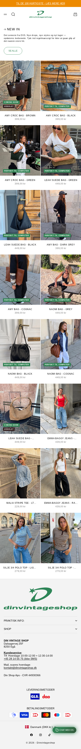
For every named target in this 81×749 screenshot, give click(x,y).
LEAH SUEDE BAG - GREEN (60, 180)
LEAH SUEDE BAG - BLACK (20, 244)
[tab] (12, 29)
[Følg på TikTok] (49, 734)
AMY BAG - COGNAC (20, 309)
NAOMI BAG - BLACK (20, 374)
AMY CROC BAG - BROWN (20, 115)
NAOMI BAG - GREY (60, 309)
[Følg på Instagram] (40, 734)
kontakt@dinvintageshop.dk (20, 667)
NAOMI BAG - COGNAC (60, 374)
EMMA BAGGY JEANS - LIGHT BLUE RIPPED (60, 438)
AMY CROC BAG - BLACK (61, 115)
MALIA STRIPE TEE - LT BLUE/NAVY (20, 503)
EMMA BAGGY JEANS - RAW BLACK (61, 503)
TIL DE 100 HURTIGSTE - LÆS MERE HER (40, 3)
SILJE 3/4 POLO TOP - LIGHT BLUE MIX (20, 567)
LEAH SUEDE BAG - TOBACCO (20, 438)
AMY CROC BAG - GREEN (20, 180)
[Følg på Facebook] (31, 734)
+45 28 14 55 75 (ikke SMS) (20, 658)
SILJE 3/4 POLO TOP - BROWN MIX (61, 567)
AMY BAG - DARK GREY (61, 244)
